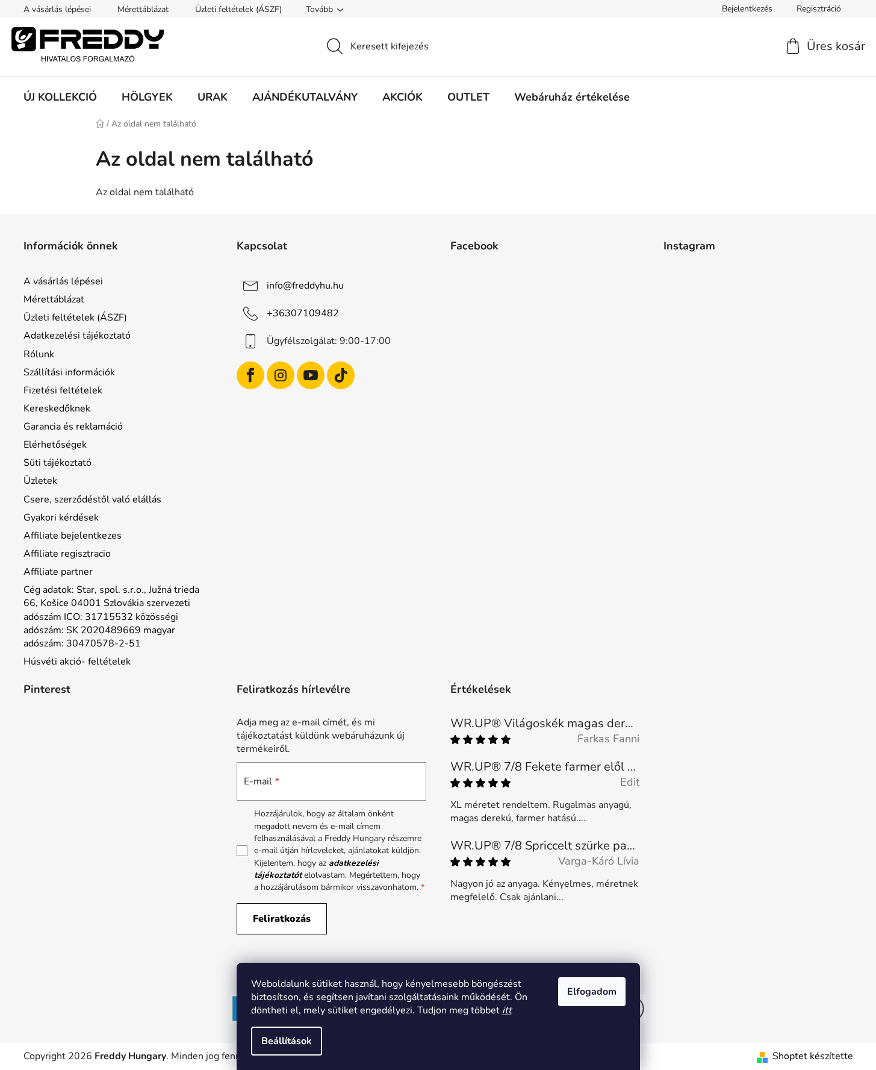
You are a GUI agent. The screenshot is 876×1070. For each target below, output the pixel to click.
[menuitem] (60, 97)
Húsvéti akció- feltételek (77, 661)
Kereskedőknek (56, 408)
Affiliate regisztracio (67, 553)
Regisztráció (819, 8)
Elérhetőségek (55, 444)
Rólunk (38, 354)
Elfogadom (592, 991)
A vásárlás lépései (57, 9)
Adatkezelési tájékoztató (77, 335)
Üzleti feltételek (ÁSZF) (238, 9)
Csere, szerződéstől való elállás (92, 499)
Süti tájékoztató (57, 462)
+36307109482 (303, 313)
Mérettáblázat (143, 9)
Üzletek (40, 480)
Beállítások (286, 1041)
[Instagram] (280, 375)
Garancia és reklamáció (73, 426)
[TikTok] (341, 375)
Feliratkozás (282, 918)
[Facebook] (250, 375)
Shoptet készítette (812, 1056)
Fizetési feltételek (62, 390)
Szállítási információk (69, 372)
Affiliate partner (58, 571)
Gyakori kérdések (61, 517)
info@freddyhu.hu (305, 285)
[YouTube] (311, 375)
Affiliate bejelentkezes (72, 535)
